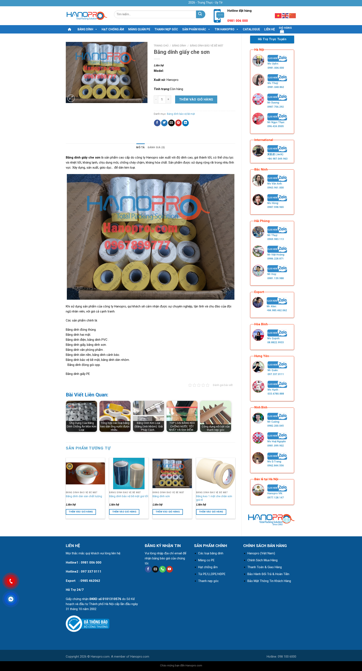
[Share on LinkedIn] (185, 123)
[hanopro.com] (87, 16)
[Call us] (162, 569)
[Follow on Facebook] (148, 569)
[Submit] (200, 14)
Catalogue (251, 29)
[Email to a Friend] (171, 123)
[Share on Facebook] (157, 123)
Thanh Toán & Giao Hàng (264, 567)
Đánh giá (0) (156, 147)
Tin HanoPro (224, 29)
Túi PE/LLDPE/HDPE (211, 574)
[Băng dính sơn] (172, 473)
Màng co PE (206, 560)
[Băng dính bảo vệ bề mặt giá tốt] (129, 473)
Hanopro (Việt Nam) (261, 553)
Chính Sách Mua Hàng (262, 560)
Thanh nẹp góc (166, 29)
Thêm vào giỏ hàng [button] (81, 511)
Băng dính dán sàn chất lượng (84, 496)
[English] (285, 15)
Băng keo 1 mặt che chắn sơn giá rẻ (214, 498)
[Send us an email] (155, 569)
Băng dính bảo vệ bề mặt (206, 45)
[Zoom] (71, 98)
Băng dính (85, 29)
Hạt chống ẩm (113, 29)
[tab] (140, 147)
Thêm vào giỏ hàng (196, 99)
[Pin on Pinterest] (178, 123)
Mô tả (140, 147)
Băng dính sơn (161, 496)
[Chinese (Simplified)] (292, 15)
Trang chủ (161, 45)
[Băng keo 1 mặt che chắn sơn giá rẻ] (215, 473)
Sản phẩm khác (194, 29)
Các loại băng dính (210, 553)
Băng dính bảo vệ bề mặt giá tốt (128, 496)
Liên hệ (269, 29)
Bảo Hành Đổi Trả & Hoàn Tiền (268, 574)
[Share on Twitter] (164, 123)
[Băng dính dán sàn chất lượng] (85, 473)
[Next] (235, 489)
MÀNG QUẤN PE (139, 29)
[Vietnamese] (278, 15)
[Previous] (66, 489)
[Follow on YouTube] (169, 569)
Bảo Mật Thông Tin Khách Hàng (269, 581)
